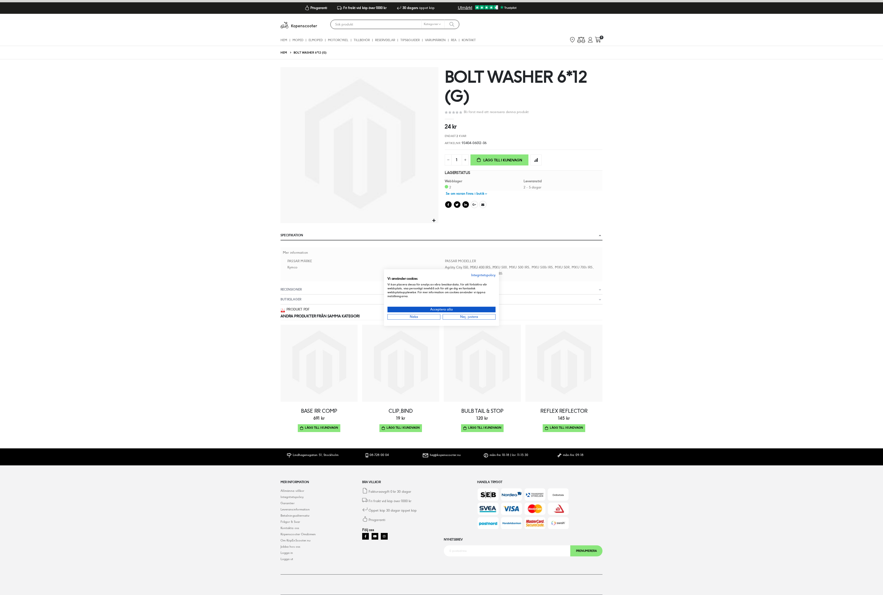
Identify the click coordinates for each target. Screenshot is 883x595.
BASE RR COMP (319, 411)
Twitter (457, 204)
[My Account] (590, 40)
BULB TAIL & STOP (482, 411)
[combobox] (395, 24)
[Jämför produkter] (581, 40)
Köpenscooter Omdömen (298, 534)
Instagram (384, 536)
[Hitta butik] (572, 40)
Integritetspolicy (292, 497)
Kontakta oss (290, 528)
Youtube (375, 536)
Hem (284, 52)
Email (483, 204)
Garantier (288, 503)
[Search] (451, 24)
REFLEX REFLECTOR (563, 411)
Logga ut (287, 559)
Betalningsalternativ (295, 516)
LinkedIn (465, 204)
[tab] (441, 235)
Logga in (287, 553)
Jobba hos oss (290, 547)
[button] (434, 221)
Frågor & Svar (290, 522)
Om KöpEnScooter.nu (295, 540)
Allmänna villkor (292, 491)
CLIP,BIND (401, 411)
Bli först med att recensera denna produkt (496, 112)
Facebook (448, 204)
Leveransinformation (295, 509)
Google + (474, 204)
